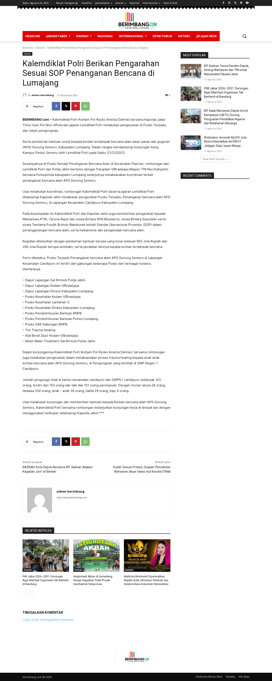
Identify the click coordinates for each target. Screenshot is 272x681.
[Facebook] (223, 3)
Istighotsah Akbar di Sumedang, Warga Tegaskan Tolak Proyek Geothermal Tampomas (93, 580)
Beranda (28, 47)
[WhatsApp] (85, 106)
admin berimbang (42, 95)
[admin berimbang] (25, 95)
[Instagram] (229, 3)
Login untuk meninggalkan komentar (48, 619)
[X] (235, 3)
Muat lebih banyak (214, 159)
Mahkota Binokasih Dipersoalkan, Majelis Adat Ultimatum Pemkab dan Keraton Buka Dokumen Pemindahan (146, 580)
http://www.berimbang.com (72, 497)
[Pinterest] (75, 106)
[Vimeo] (241, 3)
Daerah (40, 47)
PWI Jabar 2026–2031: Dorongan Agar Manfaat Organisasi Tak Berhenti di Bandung (46, 580)
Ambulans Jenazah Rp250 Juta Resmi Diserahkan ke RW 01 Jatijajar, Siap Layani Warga (225, 141)
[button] (244, 36)
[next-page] (32, 594)
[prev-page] (25, 594)
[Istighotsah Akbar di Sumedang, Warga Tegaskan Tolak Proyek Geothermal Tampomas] (96, 555)
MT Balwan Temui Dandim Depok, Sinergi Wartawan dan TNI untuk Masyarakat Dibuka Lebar (226, 70)
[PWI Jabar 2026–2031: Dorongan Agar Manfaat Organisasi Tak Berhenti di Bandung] (46, 555)
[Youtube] (247, 3)
